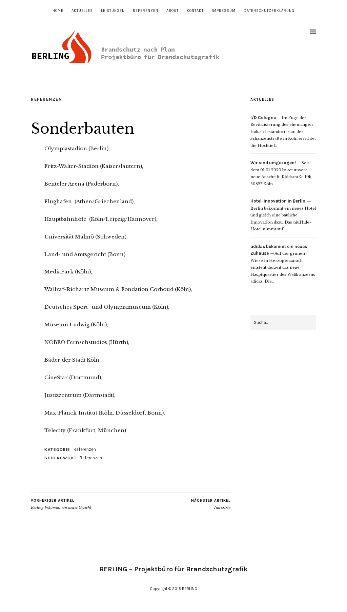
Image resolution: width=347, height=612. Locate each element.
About (172, 10)
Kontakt (195, 10)
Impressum (224, 10)
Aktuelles (82, 10)
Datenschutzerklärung (269, 10)
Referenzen (145, 10)
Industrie (210, 504)
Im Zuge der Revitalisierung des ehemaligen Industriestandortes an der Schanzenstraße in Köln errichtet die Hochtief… (283, 131)
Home (58, 10)
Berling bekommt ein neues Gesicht (61, 504)
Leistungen (113, 10)
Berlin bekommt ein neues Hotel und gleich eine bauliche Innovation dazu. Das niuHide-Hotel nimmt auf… (283, 215)
